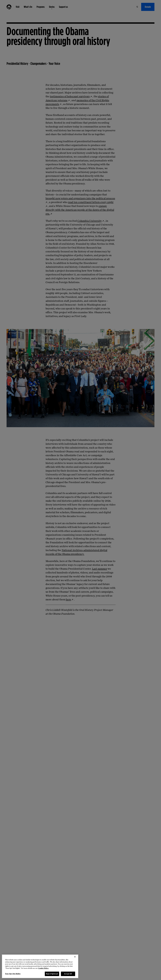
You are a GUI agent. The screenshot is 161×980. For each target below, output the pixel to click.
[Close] (75, 956)
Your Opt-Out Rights (12, 973)
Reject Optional (52, 974)
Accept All (68, 974)
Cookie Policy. (43, 968)
